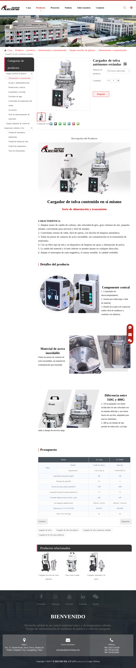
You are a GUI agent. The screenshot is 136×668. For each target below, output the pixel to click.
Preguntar (101, 94)
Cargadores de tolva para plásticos (51, 535)
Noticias (68, 8)
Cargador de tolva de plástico (67, 530)
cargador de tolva (45, 530)
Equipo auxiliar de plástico (16, 74)
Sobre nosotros (84, 8)
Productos (40, 8)
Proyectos (55, 8)
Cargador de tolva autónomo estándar (97, 530)
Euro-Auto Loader (72, 575)
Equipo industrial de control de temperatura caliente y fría (17, 126)
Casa (28, 8)
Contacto (100, 8)
